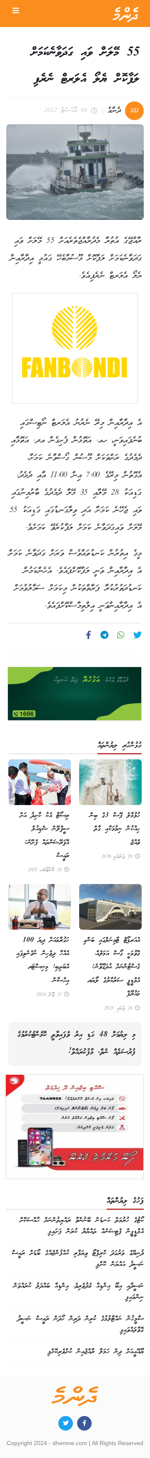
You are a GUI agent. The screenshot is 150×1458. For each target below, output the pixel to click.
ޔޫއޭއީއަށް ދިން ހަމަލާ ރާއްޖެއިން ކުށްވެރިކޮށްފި (96, 1351)
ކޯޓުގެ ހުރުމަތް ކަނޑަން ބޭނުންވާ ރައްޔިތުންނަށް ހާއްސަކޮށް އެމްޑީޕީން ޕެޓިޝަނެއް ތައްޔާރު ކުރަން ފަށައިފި (82, 1226)
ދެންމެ (114, 110)
